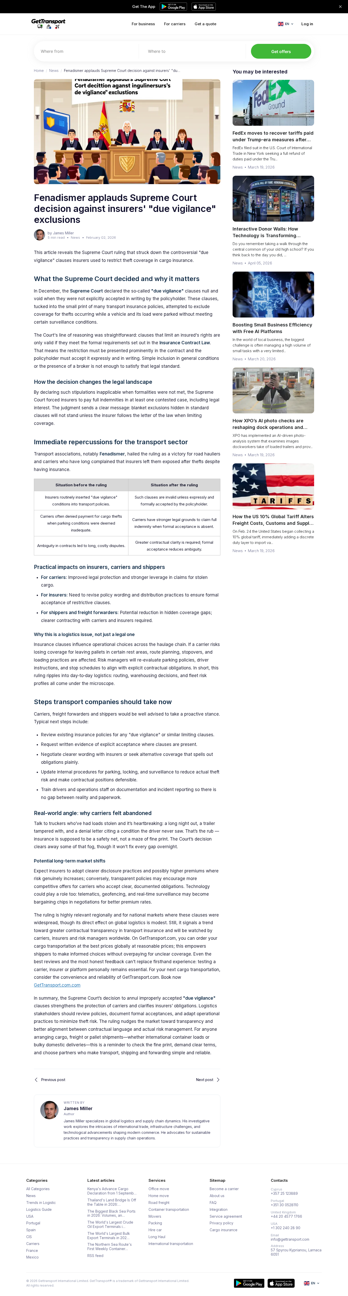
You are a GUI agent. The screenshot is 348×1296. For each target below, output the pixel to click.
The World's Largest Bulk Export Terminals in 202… (108, 1235)
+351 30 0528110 (284, 1205)
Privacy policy (221, 1223)
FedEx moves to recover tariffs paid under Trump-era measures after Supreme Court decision (273, 139)
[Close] (340, 6)
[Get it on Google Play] (249, 1283)
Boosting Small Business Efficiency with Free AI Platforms (272, 328)
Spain (31, 1230)
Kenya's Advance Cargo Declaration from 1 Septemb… (112, 1191)
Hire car (155, 1230)
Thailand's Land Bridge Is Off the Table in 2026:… (111, 1202)
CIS (29, 1237)
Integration (218, 1210)
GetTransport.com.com (57, 985)
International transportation (171, 1244)
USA (29, 1216)
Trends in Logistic (41, 1203)
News (54, 71)
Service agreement (226, 1216)
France (32, 1251)
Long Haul (157, 1237)
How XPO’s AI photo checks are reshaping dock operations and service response (268, 427)
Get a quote (205, 23)
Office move (159, 1189)
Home (39, 71)
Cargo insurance (223, 1230)
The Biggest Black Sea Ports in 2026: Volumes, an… (111, 1213)
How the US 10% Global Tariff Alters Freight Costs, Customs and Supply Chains (273, 523)
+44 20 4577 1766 (286, 1216)
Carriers (32, 1244)
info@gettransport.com (290, 1239)
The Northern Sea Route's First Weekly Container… (109, 1246)
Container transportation (169, 1210)
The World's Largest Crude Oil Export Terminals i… (110, 1224)
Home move (159, 1196)
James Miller (78, 1108)
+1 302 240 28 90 (285, 1228)
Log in (307, 23)
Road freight (159, 1203)
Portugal (33, 1223)
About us (217, 1196)
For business (143, 23)
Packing (155, 1223)
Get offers (281, 51)
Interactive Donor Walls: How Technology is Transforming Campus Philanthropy (265, 235)
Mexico (32, 1257)
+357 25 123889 (284, 1193)
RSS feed (95, 1256)
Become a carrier (224, 1189)
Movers (155, 1216)
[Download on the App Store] (281, 1283)
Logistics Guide (39, 1210)
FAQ (213, 1203)
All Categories (38, 1189)
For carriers (174, 23)
